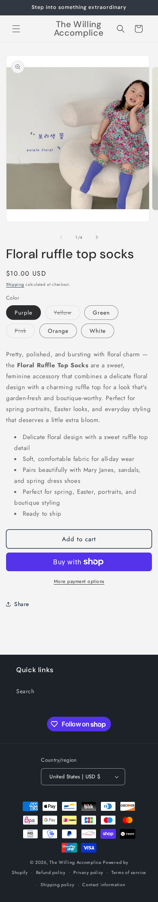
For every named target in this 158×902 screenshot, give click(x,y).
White (98, 331)
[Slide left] (61, 237)
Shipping (15, 284)
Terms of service (128, 872)
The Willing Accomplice (76, 862)
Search (25, 691)
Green (101, 313)
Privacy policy (88, 872)
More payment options (79, 581)
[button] (16, 29)
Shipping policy (58, 884)
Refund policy (51, 872)
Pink (25, 332)
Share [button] (21, 604)
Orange (58, 331)
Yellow (67, 314)
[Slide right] (97, 237)
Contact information (103, 884)
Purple (23, 313)
